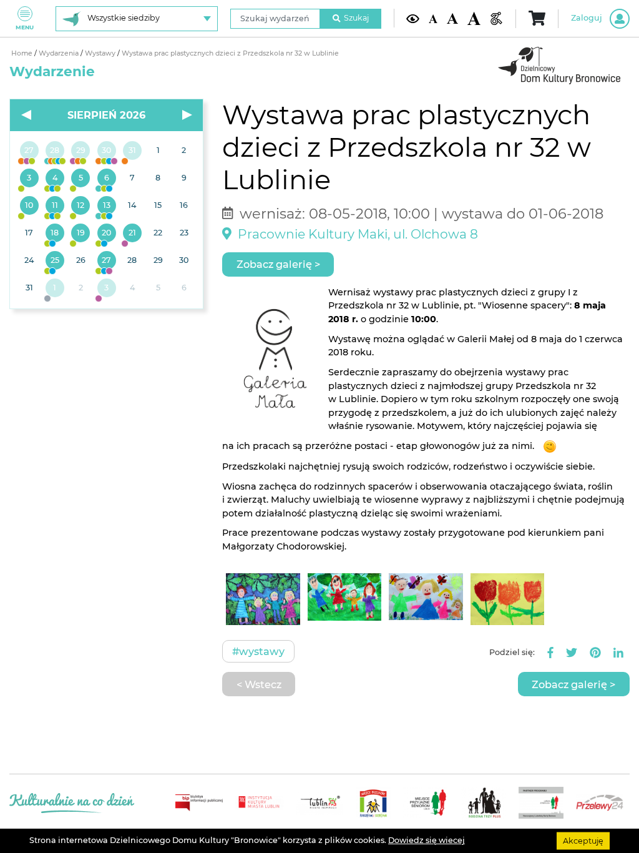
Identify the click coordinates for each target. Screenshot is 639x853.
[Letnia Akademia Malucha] (29, 178)
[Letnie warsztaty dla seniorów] (81, 178)
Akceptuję (583, 840)
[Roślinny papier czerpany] (106, 288)
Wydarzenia (59, 53)
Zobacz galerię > (278, 264)
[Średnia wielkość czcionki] (452, 18)
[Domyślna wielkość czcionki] (433, 18)
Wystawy (101, 53)
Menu (25, 27)
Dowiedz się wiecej (426, 840)
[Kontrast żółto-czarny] (412, 18)
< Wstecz (259, 684)
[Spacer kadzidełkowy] (132, 233)
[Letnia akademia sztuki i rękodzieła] (132, 151)
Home (22, 53)
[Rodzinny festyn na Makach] (54, 288)
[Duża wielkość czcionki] (473, 18)
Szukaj (356, 17)
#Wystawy (258, 651)
